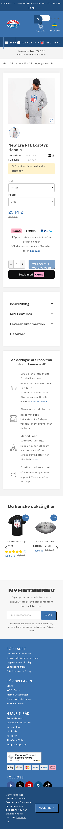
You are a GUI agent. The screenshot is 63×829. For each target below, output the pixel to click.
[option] (17, 535)
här (36, 459)
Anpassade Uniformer (19, 653)
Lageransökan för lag (19, 662)
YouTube (29, 785)
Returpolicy (13, 726)
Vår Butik (12, 731)
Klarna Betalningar (17, 694)
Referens (13, 160)
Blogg (10, 685)
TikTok (47, 785)
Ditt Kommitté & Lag (19, 671)
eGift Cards (14, 690)
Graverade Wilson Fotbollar (23, 657)
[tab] (31, 304)
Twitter (20, 785)
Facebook (11, 785)
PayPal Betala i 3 (16, 703)
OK (50, 615)
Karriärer (12, 735)
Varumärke (15, 155)
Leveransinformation (19, 722)
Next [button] (57, 548)
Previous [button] (6, 548)
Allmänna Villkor (16, 740)
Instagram (38, 785)
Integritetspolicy (17, 744)
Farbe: (12, 195)
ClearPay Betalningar (19, 699)
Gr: (10, 181)
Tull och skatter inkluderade (31, 54)
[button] (15, 551)
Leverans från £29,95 (31, 51)
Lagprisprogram (16, 666)
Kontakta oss (15, 718)
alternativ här (39, 401)
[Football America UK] (13, 23)
